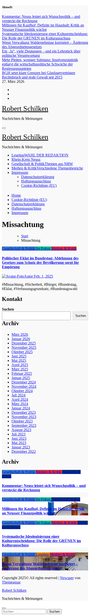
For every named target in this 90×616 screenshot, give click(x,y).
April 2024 (20, 399)
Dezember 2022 (24, 451)
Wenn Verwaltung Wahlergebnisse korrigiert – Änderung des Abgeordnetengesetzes (40, 566)
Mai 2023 (19, 443)
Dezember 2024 (24, 382)
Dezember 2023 (24, 412)
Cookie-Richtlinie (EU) (39, 185)
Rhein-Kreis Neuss (26, 159)
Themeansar (11, 582)
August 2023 (21, 430)
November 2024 (24, 386)
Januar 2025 (21, 378)
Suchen (8, 309)
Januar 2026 (21, 339)
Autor (29, 276)
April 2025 (20, 365)
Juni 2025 (19, 356)
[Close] (4, 608)
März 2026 (20, 334)
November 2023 (24, 417)
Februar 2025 (22, 373)
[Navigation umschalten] (4, 128)
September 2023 (24, 425)
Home (16, 195)
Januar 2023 (21, 447)
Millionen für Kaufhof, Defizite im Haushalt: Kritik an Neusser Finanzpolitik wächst (43, 511)
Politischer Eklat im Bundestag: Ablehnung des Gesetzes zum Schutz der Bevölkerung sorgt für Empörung (40, 262)
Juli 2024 (18, 395)
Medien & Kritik (47, 168)
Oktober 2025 (22, 352)
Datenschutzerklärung (37, 177)
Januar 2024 (21, 408)
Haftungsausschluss (36, 181)
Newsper (67, 578)
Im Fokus (43, 248)
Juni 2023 (19, 438)
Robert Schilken (25, 108)
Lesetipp (40, 155)
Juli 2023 (18, 434)
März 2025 (20, 369)
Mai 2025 (19, 360)
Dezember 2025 (24, 343)
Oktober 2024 (22, 391)
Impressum (20, 172)
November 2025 (24, 347)
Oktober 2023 (22, 421)
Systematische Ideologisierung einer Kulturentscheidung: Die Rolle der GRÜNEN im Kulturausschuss (41, 540)
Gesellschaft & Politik (42, 164)
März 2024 (20, 404)
